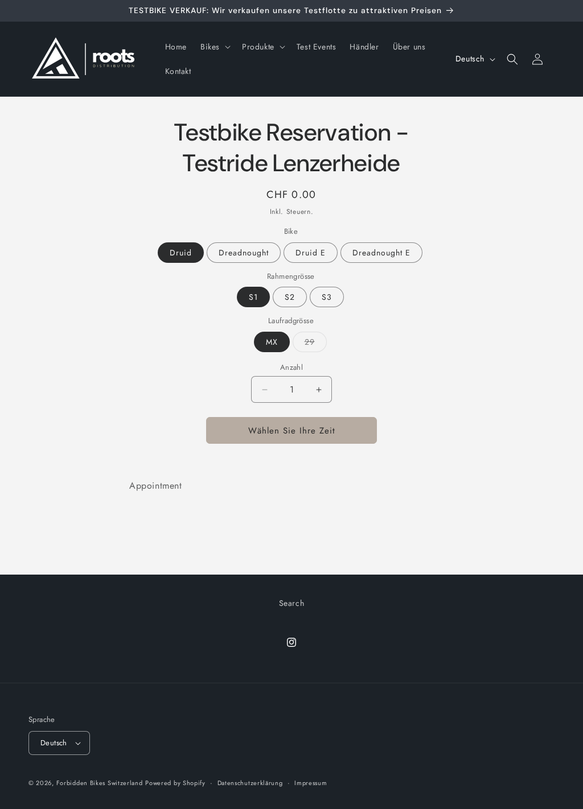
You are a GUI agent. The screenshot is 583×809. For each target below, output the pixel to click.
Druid (181, 252)
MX (272, 342)
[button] (214, 47)
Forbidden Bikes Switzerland (99, 782)
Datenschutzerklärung (250, 782)
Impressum (310, 782)
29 (316, 344)
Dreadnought (244, 252)
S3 (327, 297)
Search (292, 603)
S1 (253, 297)
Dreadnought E (381, 252)
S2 (290, 297)
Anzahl (291, 367)
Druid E (310, 252)
